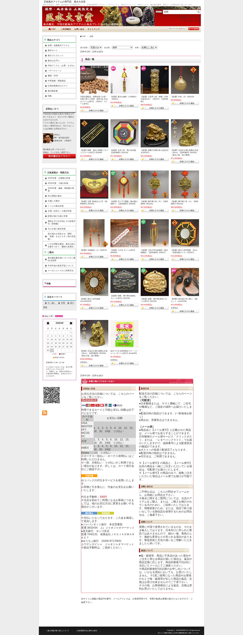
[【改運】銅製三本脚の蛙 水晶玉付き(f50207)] (155, 133)
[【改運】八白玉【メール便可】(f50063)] (124, 233)
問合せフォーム (177, 491)
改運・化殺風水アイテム (59, 45)
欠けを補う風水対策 (57, 229)
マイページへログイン (177, 29)
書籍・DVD (53, 76)
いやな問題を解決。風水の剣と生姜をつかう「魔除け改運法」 (62, 245)
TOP (53, 29)
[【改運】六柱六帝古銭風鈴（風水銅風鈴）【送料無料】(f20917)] (155, 233)
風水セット (53, 50)
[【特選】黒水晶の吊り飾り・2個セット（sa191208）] (185, 282)
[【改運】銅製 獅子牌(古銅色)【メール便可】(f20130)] (124, 280)
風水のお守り (54, 60)
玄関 (191, 21)
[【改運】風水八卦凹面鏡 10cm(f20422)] (94, 282)
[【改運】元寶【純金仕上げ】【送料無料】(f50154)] (94, 184)
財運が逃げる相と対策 (58, 216)
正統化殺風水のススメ (58, 86)
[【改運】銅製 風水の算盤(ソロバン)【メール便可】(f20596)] (94, 133)
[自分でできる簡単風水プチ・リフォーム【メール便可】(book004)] (124, 334)
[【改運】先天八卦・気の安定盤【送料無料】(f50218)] (124, 133)
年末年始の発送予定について (61, 265)
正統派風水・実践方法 (58, 172)
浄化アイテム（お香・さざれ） (62, 65)
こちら (122, 393)
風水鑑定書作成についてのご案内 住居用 (62, 259)
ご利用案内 (66, 29)
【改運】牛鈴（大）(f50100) (182, 97)
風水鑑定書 (53, 91)
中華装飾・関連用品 (57, 81)
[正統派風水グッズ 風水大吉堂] (70, 21)
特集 (50, 96)
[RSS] (44, 413)
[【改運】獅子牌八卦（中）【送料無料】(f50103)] (155, 184)
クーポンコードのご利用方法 (61, 270)
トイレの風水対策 (56, 206)
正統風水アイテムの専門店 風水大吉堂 (64, 1)
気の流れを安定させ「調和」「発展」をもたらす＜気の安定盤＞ (62, 236)
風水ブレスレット (56, 55)
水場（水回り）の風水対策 (60, 211)
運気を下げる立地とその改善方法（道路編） (62, 222)
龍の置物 (197, 21)
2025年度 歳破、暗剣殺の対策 (61, 189)
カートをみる (194, 29)
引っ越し (184, 21)
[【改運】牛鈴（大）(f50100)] (185, 80)
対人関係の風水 (55, 196)
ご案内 (50, 252)
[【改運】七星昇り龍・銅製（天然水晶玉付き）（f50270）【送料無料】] (155, 80)
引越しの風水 (54, 201)
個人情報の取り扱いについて (58, 631)
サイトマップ (94, 29)
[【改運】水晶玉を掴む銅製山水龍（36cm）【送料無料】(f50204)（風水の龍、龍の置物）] (94, 334)
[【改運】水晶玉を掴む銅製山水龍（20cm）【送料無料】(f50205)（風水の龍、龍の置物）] (185, 133)
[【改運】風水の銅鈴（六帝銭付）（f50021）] (124, 80)
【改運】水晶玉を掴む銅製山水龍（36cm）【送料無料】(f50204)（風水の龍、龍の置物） (93, 353)
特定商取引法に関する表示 (87, 631)
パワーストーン (55, 71)
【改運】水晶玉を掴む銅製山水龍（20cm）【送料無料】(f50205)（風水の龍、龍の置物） (184, 152)
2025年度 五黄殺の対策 (59, 178)
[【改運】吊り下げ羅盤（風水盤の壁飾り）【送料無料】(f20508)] (124, 184)
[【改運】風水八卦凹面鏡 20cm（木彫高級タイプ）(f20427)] (185, 233)
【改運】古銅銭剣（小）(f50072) (93, 250)
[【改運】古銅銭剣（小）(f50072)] (94, 233)
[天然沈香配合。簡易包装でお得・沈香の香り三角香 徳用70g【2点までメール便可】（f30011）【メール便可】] (94, 80)
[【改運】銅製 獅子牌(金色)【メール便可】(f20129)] (155, 282)
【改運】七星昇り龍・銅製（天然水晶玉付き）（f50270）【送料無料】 (154, 99)
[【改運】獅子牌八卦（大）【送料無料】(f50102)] (185, 184)
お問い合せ (79, 29)
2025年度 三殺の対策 (58, 183)
